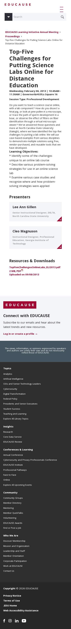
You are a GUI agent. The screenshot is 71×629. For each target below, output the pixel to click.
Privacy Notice (12, 596)
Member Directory (12, 503)
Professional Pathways (15, 470)
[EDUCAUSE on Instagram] (10, 620)
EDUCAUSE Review (12, 442)
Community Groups (13, 498)
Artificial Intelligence (13, 379)
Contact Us (8, 571)
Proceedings (12, 37)
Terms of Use (11, 601)
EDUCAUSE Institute (13, 465)
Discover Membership (14, 541)
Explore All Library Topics (15, 419)
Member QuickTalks (13, 513)
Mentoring (8, 508)
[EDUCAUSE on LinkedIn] (16, 620)
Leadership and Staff (14, 551)
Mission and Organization (16, 546)
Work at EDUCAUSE (13, 566)
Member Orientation (13, 556)
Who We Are (10, 536)
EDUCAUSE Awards (12, 523)
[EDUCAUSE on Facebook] (4, 620)
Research (8, 432)
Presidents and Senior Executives (20, 404)
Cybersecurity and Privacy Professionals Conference (30, 460)
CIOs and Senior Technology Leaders (22, 384)
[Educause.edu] (19, 305)
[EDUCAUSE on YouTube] (24, 620)
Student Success (11, 409)
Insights (8, 427)
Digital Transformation (14, 394)
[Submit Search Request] (62, 17)
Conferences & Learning (18, 450)
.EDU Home (10, 606)
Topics (7, 369)
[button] (62, 9)
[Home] (18, 4)
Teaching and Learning (14, 414)
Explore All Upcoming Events (17, 485)
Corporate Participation (15, 561)
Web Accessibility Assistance (20, 611)
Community (10, 493)
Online (6, 480)
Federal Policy (10, 399)
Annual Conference (13, 455)
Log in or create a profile (18, 334)
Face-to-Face (9, 475)
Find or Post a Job (12, 528)
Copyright (9, 589)
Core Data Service (12, 437)
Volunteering (9, 518)
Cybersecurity (10, 389)
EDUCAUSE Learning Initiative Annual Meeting (31, 32)
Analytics (7, 374)
